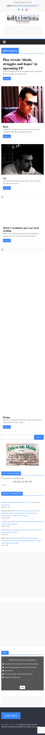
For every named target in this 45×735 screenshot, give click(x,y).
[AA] (22, 145)
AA (4, 178)
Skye (3, 530)
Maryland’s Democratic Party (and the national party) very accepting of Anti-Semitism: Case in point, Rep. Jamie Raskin (21, 540)
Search (38, 437)
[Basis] (22, 87)
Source (3, 485)
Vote (22, 687)
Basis (5, 126)
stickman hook (6, 521)
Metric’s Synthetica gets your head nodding (21, 229)
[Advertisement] (22, 30)
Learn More (11, 715)
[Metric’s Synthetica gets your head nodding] (22, 197)
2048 (3, 502)
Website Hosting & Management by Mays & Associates (21, 727)
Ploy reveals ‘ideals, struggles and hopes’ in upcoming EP (20, 64)
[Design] (22, 249)
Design (6, 417)
